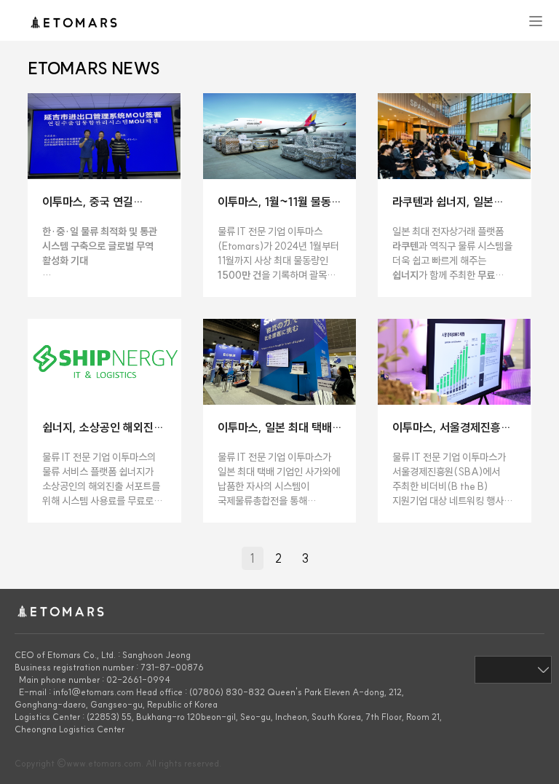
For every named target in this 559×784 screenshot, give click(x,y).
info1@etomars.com (93, 691)
